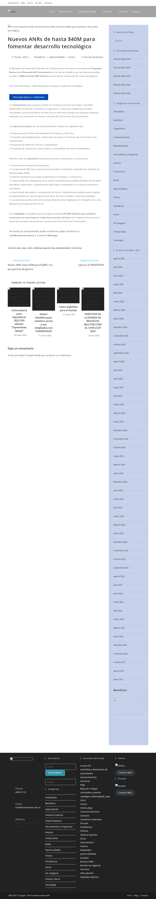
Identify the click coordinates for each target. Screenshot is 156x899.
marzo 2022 (118, 619)
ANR (19, 248)
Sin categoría (119, 223)
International (13, 3)
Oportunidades (57, 57)
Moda (116, 180)
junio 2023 (118, 490)
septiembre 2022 (121, 567)
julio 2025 (117, 370)
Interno (84, 846)
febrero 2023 (119, 524)
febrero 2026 (119, 310)
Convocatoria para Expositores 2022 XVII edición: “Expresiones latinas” (19, 320)
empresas (37, 248)
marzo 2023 (118, 516)
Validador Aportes (89, 877)
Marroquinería (63, 248)
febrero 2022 (119, 627)
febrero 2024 (119, 464)
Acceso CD (85, 765)
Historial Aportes (88, 834)
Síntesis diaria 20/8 (121, 67)
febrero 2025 (119, 413)
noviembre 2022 (120, 550)
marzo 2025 (118, 404)
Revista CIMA (87, 861)
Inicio (83, 838)
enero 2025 (118, 421)
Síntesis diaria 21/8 (121, 59)
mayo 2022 (118, 602)
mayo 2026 (118, 284)
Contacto (84, 815)
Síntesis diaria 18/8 (121, 84)
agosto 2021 (118, 670)
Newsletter (85, 850)
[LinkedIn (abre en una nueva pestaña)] (138, 2)
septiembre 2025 (121, 353)
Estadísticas (86, 827)
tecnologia (76, 248)
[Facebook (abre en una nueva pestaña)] (130, 2)
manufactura (49, 248)
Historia (117, 163)
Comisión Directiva (89, 811)
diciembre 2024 (120, 430)
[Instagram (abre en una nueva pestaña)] (134, 2)
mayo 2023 (118, 499)
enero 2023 (118, 533)
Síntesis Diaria (119, 231)
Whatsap (51, 235)
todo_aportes (87, 873)
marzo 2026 (118, 301)
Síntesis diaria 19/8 (121, 76)
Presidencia (118, 206)
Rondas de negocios (90, 865)
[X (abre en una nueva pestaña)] (126, 2)
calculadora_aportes (90, 792)
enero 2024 (118, 473)
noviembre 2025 (120, 335)
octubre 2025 (119, 344)
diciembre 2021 (120, 645)
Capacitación (119, 128)
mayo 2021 (118, 679)
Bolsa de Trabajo (88, 788)
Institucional (119, 171)
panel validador (88, 853)
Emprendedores (120, 145)
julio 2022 (117, 585)
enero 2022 (118, 636)
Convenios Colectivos (91, 819)
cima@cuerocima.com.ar (21, 235)
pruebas (84, 857)
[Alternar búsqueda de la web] (148, 11)
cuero (29, 248)
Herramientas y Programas (125, 154)
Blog (23, 3)
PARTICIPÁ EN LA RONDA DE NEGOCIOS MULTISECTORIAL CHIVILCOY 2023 (93, 322)
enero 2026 (118, 318)
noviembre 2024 (120, 438)
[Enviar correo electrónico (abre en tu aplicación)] (146, 2)
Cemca (30, 3)
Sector (71, 57)
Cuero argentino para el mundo (68, 308)
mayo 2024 (118, 456)
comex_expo (86, 807)
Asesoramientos (88, 777)
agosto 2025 (118, 361)
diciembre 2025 (120, 327)
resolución (20, 213)
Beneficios (39, 57)
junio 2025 (118, 378)
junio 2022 (118, 593)
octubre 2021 (119, 662)
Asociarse (48, 3)
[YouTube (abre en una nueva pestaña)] (143, 2)
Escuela (38, 3)
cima (24, 248)
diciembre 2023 (120, 481)
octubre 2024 (119, 447)
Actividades (118, 111)
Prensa (116, 197)
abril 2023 (117, 507)
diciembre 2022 (120, 542)
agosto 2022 (118, 576)
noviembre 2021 (120, 653)
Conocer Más (125, 772)
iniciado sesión (33, 355)
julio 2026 (117, 267)
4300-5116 (20, 792)
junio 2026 (118, 275)
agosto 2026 (118, 258)
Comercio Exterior (121, 137)
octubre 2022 (119, 559)
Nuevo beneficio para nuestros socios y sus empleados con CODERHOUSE (44, 322)
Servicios (84, 869)
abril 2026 (117, 292)
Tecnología (118, 240)
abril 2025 (117, 396)
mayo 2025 (118, 387)
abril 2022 (117, 610)
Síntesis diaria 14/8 (121, 93)
